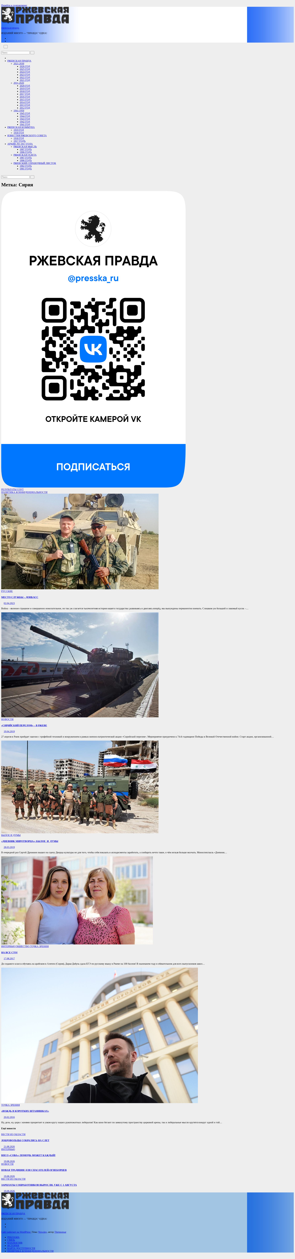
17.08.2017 (9, 958)
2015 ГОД (25, 99)
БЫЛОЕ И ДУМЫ (11, 835)
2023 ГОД (25, 74)
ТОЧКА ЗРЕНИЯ (39, 946)
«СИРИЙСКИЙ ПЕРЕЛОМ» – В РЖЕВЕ (24, 725)
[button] (2, 49)
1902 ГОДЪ (26, 166)
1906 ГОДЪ (26, 152)
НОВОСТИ (7, 719)
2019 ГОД (25, 88)
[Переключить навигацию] (6, 46)
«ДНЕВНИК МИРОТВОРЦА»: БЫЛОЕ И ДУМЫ (29, 841)
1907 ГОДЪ (26, 149)
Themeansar (60, 1232)
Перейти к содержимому (14, 5)
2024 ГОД (25, 72)
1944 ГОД (25, 116)
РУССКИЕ (7, 591)
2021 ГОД (25, 80)
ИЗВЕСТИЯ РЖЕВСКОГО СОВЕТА (27, 135)
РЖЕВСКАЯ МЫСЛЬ (25, 146)
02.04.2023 (9, 603)
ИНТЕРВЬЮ (8, 946)
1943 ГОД (25, 119)
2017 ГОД (25, 94)
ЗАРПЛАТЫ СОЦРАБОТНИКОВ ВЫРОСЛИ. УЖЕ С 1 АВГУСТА (39, 1185)
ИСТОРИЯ (13, 1245)
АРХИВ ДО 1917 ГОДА (20, 144)
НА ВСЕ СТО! (9, 952)
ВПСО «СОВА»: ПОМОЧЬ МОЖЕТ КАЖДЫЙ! (28, 1155)
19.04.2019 (9, 731)
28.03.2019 (9, 847)
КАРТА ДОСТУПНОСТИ (21, 1248)
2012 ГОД (25, 108)
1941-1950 (19, 110)
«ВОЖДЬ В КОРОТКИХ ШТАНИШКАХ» (25, 1111)
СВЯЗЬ (11, 1240)
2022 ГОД (25, 77)
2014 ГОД (25, 102)
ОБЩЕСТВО (23, 946)
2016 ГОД (25, 96)
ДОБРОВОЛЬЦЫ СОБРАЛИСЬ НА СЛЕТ (25, 1140)
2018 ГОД (25, 91)
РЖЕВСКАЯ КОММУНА (21, 127)
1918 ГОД (19, 132)
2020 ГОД (25, 85)
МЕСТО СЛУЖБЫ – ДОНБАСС (19, 597)
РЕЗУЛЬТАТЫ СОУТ (12, 489)
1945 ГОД (25, 113)
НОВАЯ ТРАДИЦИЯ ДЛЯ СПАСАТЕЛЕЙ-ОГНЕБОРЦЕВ (34, 1170)
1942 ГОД (25, 121)
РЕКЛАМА (13, 1237)
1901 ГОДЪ (26, 168)
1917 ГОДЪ (20, 141)
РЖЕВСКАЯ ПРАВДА (10, 28)
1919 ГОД (19, 130)
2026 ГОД (25, 66)
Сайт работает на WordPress (16, 1232)
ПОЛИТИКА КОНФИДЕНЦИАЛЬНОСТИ (24, 492)
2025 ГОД (25, 69)
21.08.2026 (9, 1146)
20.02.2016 (9, 1117)
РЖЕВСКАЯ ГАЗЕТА (25, 155)
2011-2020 (19, 83)
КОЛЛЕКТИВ (14, 1242)
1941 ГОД (25, 124)
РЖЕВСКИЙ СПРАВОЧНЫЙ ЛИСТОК (35, 163)
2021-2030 (19, 63)
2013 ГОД (25, 105)
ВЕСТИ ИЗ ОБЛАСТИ (13, 1134)
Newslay (42, 1232)
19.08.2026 (9, 1161)
